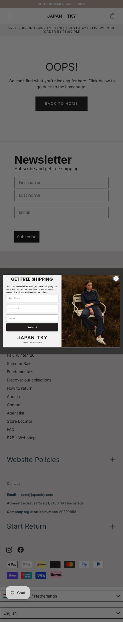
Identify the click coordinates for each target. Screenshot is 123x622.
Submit (32, 327)
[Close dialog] (116, 278)
